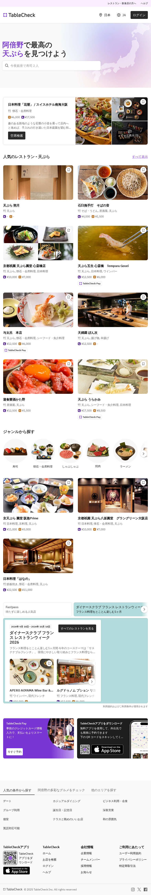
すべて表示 (140, 157)
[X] (139, 889)
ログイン (139, 15)
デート (7, 801)
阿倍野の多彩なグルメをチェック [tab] (61, 790)
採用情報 (86, 866)
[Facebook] (145, 889)
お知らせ (86, 872)
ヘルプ (144, 3)
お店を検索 (49, 859)
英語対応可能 (11, 828)
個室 (6, 819)
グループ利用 (11, 810)
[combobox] (51, 65)
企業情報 (86, 853)
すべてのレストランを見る (77, 628)
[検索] (7, 65)
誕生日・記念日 (62, 810)
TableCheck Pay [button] (91, 283)
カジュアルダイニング (66, 801)
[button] (99, 211)
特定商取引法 (127, 866)
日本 (107, 15)
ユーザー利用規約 (130, 853)
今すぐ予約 (14, 752)
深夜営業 (108, 810)
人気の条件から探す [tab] (17, 790)
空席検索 (16, 136)
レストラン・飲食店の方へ (122, 3)
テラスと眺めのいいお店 (68, 819)
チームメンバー (90, 859)
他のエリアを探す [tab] (103, 790)
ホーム (47, 853)
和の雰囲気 (110, 819)
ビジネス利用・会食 (115, 801)
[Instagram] (133, 889)
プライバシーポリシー (133, 859)
